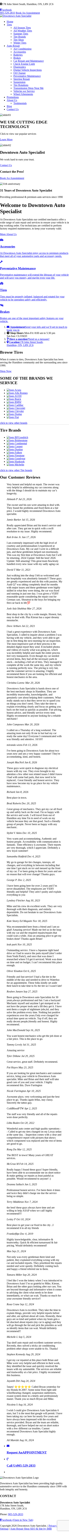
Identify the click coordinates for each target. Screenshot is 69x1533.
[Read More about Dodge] (14, 414)
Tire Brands (19, 36)
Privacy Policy (56, 1525)
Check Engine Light (24, 63)
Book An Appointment (28, 12)
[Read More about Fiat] (13, 417)
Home (10, 21)
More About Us (8, 234)
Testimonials (20, 103)
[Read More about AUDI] (14, 396)
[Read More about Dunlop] (15, 449)
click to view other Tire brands (16, 470)
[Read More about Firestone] (15, 455)
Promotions (13, 97)
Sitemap (4, 1528)
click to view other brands (13, 422)
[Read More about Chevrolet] (16, 408)
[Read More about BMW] (14, 402)
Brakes (17, 57)
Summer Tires (20, 33)
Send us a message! (29, 339)
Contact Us (13, 109)
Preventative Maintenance (27, 76)
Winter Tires (19, 42)
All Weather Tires (22, 30)
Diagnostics (19, 67)
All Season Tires (22, 27)
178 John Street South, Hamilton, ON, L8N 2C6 (25, 344)
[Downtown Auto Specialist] (15, 15)
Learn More (6, 139)
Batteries (18, 54)
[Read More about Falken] (14, 452)
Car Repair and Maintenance (28, 60)
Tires (9, 24)
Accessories (19, 51)
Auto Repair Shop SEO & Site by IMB (31, 1528)
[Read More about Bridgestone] (17, 440)
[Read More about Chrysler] (15, 411)
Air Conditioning (22, 48)
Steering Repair (21, 79)
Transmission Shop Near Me (28, 88)
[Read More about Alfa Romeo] (17, 393)
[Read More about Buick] (14, 399)
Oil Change (19, 73)
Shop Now (6, 371)
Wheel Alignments (23, 94)
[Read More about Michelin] (15, 464)
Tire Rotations (20, 85)
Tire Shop (18, 39)
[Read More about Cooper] (15, 446)
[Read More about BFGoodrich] (17, 437)
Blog (9, 106)
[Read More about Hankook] (16, 461)
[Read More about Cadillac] (15, 405)
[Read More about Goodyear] (16, 458)
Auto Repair (13, 45)
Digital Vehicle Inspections (27, 70)
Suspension (19, 82)
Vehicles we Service (24, 91)
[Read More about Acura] (14, 390)
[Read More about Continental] (17, 443)
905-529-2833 (7, 12)
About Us (12, 100)
